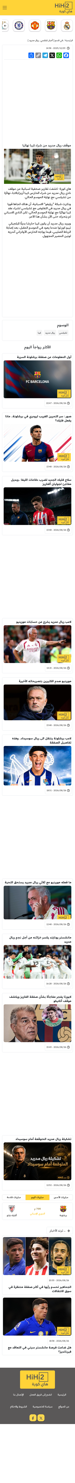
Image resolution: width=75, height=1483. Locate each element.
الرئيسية (69, 40)
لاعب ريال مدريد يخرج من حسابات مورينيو (43, 621)
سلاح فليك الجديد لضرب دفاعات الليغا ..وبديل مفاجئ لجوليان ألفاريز (41, 482)
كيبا (39, 332)
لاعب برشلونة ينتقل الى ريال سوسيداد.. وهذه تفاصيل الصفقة (41, 740)
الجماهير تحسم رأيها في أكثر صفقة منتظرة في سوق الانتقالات (40, 1289)
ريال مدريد (34, 40)
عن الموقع (63, 1406)
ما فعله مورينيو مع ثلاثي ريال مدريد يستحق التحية (38, 882)
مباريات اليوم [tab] (37, 1197)
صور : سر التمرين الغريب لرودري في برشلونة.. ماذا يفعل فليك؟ (38, 418)
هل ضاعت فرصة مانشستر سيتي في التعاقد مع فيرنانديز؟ (39, 1349)
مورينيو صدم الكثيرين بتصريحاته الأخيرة (45, 681)
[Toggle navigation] (4, 7)
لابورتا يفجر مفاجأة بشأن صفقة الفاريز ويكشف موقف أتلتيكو (40, 999)
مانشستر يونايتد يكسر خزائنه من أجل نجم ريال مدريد (40, 939)
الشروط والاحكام (18, 1406)
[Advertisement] (37, 101)
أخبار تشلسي (46, 40)
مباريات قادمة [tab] (14, 1197)
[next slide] (5, 26)
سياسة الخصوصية (42, 1406)
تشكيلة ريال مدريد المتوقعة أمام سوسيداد (43, 1139)
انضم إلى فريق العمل (40, 1394)
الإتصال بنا (18, 1394)
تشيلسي (63, 332)
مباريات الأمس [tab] (61, 1197)
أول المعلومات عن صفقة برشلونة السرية (44, 357)
